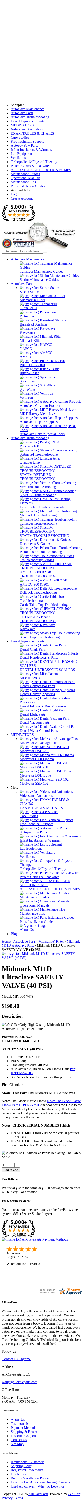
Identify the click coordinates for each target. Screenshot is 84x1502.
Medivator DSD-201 (34, 751)
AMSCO (26, 357)
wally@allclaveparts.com (19, 1382)
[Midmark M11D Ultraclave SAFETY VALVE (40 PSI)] (42, 958)
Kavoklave (27, 332)
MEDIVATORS (22, 125)
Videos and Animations (27, 129)
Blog (14, 934)
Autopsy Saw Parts (24, 145)
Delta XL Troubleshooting (38, 592)
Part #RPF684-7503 (26, 1105)
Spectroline (28, 381)
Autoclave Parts (22, 113)
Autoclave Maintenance (27, 109)
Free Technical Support (27, 141)
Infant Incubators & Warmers (31, 149)
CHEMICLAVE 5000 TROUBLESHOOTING (38, 619)
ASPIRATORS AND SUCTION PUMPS (41, 170)
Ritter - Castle (29, 373)
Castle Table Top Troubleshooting (44, 605)
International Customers (27, 1462)
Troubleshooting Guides (37, 560)
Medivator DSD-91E (35, 767)
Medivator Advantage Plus (38, 743)
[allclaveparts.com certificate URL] (60, 1294)
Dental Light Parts (32, 714)
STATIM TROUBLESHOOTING (44, 535)
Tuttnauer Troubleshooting (38, 523)
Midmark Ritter (30, 340)
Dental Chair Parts (33, 649)
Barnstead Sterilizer (33, 324)
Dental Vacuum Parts (35, 722)
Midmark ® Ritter (32, 300)
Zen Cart (74, 1494)
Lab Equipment (22, 154)
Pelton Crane (29, 316)
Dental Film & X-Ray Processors (43, 706)
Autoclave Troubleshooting (30, 117)
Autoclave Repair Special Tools (42, 434)
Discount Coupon (23, 1436)
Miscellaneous (30, 678)
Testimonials (19, 1423)
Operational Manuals (25, 178)
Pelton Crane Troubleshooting (41, 552)
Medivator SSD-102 (34, 783)
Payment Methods (23, 1428)
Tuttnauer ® (28, 308)
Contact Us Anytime (16, 1359)
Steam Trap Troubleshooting (40, 637)
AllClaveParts (38, 1494)
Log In (15, 194)
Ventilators (18, 158)
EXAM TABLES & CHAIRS (32, 133)
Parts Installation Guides (28, 186)
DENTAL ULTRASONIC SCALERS (47, 670)
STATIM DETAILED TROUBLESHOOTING (38, 477)
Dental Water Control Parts (39, 730)
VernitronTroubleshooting (38, 487)
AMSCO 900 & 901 (34, 584)
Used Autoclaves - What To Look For (37, 1486)
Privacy (7, 1498)
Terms (18, 1498)
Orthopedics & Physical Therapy (34, 162)
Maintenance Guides (25, 174)
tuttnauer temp (30, 462)
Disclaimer (18, 1474)
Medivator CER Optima (37, 759)
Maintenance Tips (23, 182)
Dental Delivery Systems (37, 694)
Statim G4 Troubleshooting (39, 454)
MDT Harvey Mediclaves (38, 414)
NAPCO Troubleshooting (38, 495)
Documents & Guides (35, 544)
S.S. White (27, 389)
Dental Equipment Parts (27, 121)
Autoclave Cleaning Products (40, 405)
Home (6, 941)
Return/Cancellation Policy (30, 1478)
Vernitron (26, 397)
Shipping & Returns (25, 1432)
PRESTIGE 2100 (32, 365)
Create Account (22, 198)
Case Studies (20, 137)
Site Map (17, 1444)
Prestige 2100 (29, 446)
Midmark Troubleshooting (38, 515)
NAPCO (26, 349)
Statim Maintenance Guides (39, 279)
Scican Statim (29, 292)
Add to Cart (11, 1170)
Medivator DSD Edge (35, 775)
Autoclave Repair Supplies (39, 422)
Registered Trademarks (27, 1470)
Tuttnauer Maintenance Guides (41, 271)
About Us (27, 930)
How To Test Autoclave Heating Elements (41, 1482)
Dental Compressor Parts (37, 686)
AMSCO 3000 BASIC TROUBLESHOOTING (38, 574)
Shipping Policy (22, 1466)
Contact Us (19, 1440)
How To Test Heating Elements (42, 507)
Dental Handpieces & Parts (39, 657)
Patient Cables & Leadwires (30, 166)
